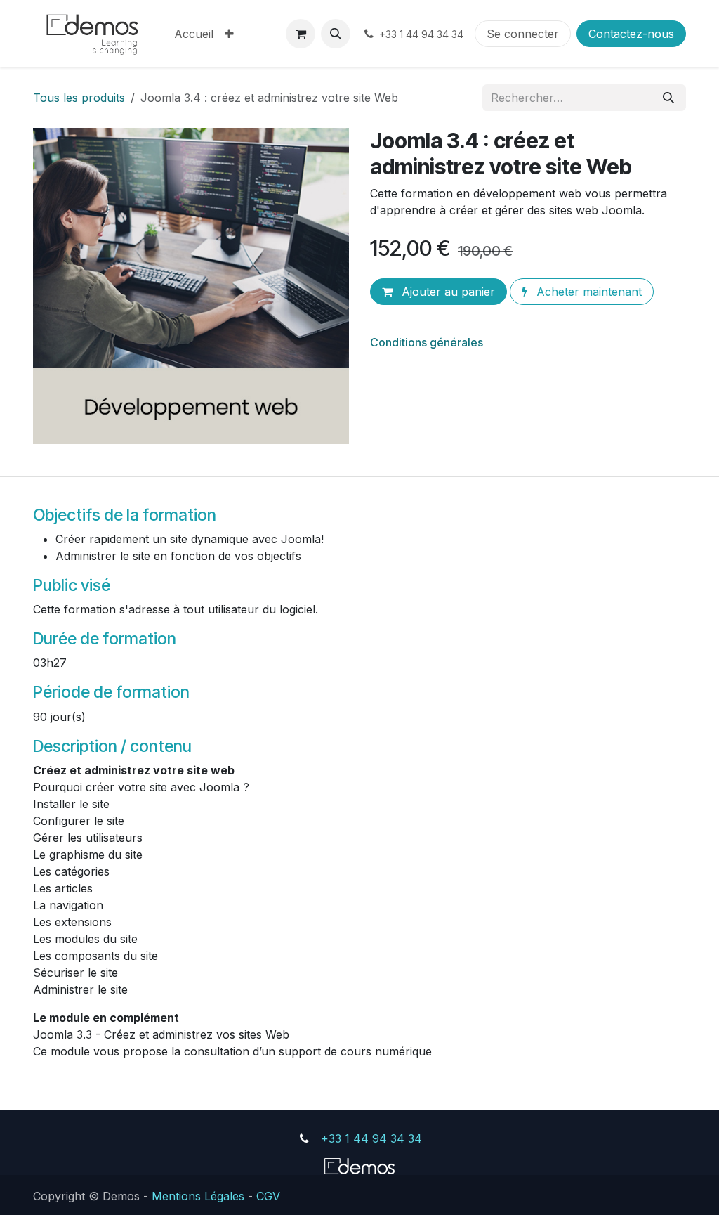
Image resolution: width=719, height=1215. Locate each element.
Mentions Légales (198, 1195)
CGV (268, 1195)
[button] (335, 33)
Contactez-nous (631, 34)
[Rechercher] (668, 97)
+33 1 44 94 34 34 (371, 1138)
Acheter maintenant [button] (587, 292)
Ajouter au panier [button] (446, 292)
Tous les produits (79, 98)
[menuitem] (194, 34)
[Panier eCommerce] (300, 33)
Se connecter (523, 34)
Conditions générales (426, 342)
